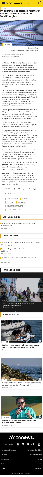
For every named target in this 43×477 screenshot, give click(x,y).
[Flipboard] (29, 444)
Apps (40, 464)
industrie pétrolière (15, 206)
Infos (4, 8)
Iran (4, 380)
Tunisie (5, 342)
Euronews (38, 468)
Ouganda (21, 202)
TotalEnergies (12, 198)
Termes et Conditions (34, 450)
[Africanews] (14, 3)
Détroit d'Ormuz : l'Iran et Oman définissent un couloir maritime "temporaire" (21, 384)
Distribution (5, 459)
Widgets (3, 468)
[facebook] (34, 444)
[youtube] (18, 444)
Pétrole (25, 198)
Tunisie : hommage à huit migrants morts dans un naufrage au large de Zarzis (20, 346)
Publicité (39, 459)
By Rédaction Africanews (10, 55)
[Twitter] (23, 444)
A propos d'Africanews (8, 450)
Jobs (2, 464)
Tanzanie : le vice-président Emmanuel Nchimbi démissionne (20, 242)
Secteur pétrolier (14, 210)
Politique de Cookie (35, 455)
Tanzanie (7, 44)
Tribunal (10, 202)
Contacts (4, 455)
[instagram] (39, 444)
